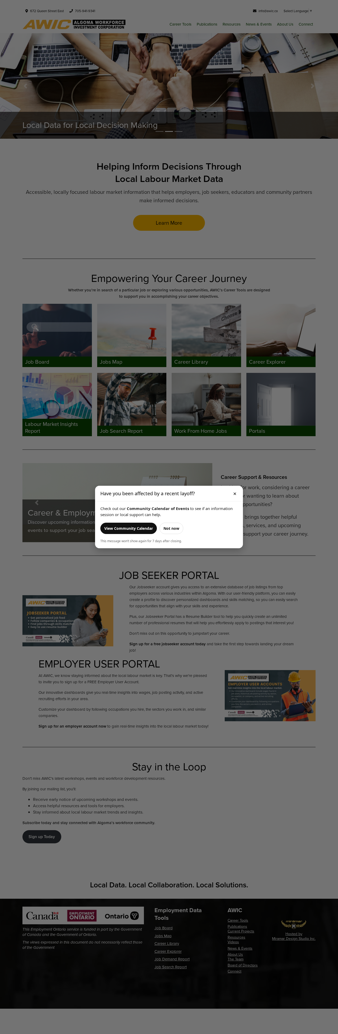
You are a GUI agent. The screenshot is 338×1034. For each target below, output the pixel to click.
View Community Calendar (128, 528)
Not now (171, 528)
